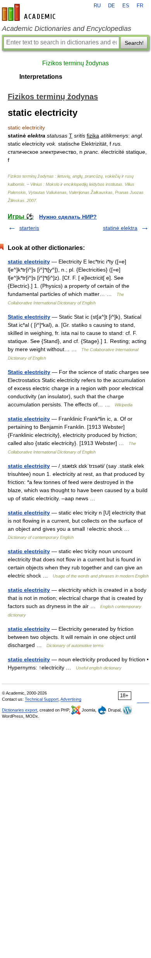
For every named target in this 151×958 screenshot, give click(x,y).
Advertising (70, 699)
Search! (134, 43)
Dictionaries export (19, 710)
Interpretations (40, 76)
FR (140, 5)
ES (125, 5)
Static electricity (29, 317)
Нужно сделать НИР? (68, 217)
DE (111, 5)
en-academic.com (30, 12)
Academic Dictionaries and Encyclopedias (66, 28)
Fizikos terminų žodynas (75, 63)
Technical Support (41, 699)
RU (97, 5)
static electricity (29, 261)
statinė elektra (120, 228)
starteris (29, 228)
